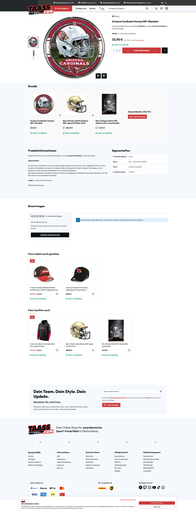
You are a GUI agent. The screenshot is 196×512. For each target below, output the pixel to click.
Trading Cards (80, 8)
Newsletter (31, 459)
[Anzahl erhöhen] (119, 50)
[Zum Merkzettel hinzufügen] (165, 50)
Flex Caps (118, 468)
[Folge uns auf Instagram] (149, 487)
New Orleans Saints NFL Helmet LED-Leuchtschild (115, 345)
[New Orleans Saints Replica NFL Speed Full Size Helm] (76, 105)
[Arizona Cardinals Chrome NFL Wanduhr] (43, 105)
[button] (24, 500)
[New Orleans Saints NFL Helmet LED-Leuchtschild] (109, 105)
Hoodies (117, 471)
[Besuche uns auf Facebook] (140, 487)
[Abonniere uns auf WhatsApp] (163, 487)
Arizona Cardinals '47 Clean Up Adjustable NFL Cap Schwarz (77, 289)
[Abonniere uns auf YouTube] (154, 487)
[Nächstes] (104, 76)
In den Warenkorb (141, 50)
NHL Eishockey (148, 462)
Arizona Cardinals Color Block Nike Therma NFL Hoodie (42, 345)
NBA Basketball (148, 468)
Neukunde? (89, 462)
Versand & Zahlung (34, 462)
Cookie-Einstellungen (64, 462)
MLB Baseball (147, 465)
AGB (147, 398)
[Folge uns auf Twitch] (145, 487)
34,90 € (101, 128)
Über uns (60, 468)
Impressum (60, 465)
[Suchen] (147, 8)
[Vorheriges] (98, 76)
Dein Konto (89, 456)
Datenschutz (61, 459)
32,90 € (33, 128)
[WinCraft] (115, 16)
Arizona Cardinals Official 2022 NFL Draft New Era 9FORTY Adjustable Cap (44, 289)
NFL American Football (151, 459)
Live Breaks (147, 471)
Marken (92, 8)
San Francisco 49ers (121, 459)
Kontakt (30, 456)
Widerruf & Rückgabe (35, 465)
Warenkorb (89, 468)
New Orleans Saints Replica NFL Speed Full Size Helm (79, 345)
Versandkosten (140, 40)
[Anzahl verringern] (114, 50)
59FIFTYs (117, 462)
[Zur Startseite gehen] (41, 9)
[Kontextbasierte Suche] (101, 8)
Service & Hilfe (34, 452)
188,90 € (69, 128)
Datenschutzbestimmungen (128, 499)
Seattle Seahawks (120, 465)
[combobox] (125, 8)
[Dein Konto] (156, 8)
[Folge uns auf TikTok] (158, 487)
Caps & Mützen (120, 456)
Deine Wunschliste (92, 459)
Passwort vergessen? (93, 465)
